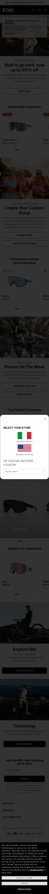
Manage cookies (24, 889)
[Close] (45, 419)
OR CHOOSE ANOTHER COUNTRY (18, 463)
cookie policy (36, 870)
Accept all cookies (24, 878)
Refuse (24, 883)
